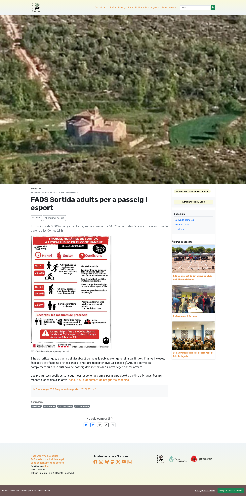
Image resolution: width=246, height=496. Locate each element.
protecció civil (65, 406)
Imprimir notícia (55, 218)
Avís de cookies (50, 456)
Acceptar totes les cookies (230, 490)
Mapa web (36, 456)
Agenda (155, 7)
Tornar (37, 217)
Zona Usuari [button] (168, 7)
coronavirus (49, 406)
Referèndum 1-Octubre (185, 316)
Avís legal (59, 459)
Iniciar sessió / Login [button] (194, 202)
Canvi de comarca (184, 220)
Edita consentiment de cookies (47, 462)
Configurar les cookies (205, 490)
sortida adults (82, 406)
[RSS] (130, 462)
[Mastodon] (99, 425)
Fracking (179, 229)
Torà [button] (112, 7)
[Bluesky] (92, 425)
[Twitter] (106, 425)
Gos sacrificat (182, 224)
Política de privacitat (42, 459)
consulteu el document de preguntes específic (99, 380)
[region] (123, 490)
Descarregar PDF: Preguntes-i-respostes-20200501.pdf (65, 389)
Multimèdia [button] (141, 7)
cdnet (46, 466)
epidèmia (36, 406)
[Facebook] (86, 425)
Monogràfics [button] (124, 7)
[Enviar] (113, 425)
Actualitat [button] (100, 7)
